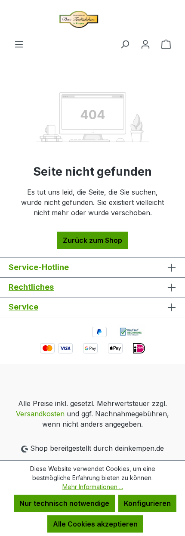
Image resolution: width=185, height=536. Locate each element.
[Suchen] (124, 44)
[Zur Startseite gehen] (92, 19)
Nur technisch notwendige (64, 503)
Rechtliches (31, 286)
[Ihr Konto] (145, 44)
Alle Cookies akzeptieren (95, 524)
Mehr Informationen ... (92, 486)
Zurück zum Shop (92, 240)
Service (23, 306)
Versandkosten (40, 413)
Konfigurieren (147, 503)
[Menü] (19, 44)
